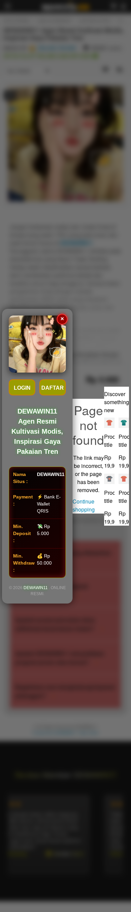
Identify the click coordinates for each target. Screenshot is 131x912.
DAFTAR (52, 388)
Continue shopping (84, 505)
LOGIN (22, 388)
